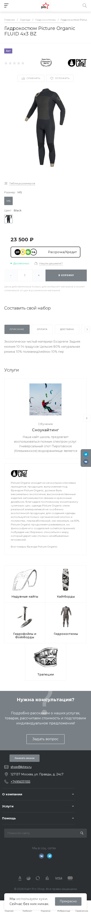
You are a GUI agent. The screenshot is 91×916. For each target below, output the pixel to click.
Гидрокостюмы (66, 634)
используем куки (31, 899)
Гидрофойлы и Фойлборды (24, 635)
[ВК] (85, 461)
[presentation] (87, 329)
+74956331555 (20, 782)
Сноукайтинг (45, 430)
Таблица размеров (22, 183)
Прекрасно (68, 901)
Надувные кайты (24, 596)
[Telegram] (85, 454)
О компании (12, 794)
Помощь (9, 818)
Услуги (8, 806)
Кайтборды (66, 596)
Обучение (45, 424)
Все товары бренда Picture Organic (34, 546)
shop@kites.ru (21, 767)
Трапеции (45, 674)
